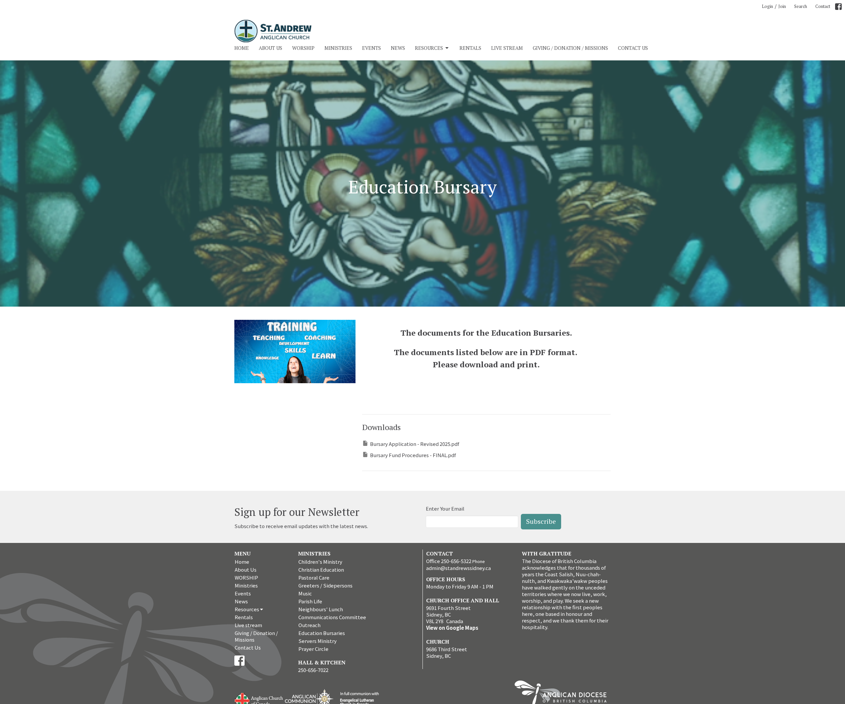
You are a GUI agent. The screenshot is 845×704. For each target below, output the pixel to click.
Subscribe (541, 521)
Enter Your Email (445, 508)
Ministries (338, 48)
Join (782, 6)
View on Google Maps (452, 627)
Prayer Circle (313, 648)
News (398, 48)
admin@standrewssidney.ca (458, 567)
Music (305, 593)
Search (800, 6)
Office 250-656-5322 (448, 560)
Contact (822, 6)
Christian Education (321, 569)
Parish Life (310, 601)
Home (241, 48)
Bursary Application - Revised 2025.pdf (414, 443)
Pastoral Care (313, 577)
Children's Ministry (320, 561)
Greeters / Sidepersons (325, 585)
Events (371, 48)
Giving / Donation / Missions (570, 48)
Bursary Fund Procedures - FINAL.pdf (413, 455)
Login (767, 6)
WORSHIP (303, 48)
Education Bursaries (321, 632)
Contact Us (633, 48)
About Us (270, 48)
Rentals (470, 48)
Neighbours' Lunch (320, 609)
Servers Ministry (317, 640)
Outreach (309, 624)
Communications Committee (332, 617)
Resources (429, 48)
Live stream (507, 48)
